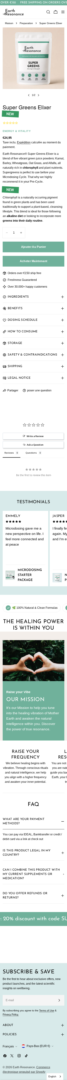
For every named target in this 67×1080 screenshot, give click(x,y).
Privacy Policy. (11, 1014)
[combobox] (54, 1076)
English (52, 1076)
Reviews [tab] (9, 452)
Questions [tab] (31, 452)
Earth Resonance (24, 1067)
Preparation (26, 23)
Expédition (24, 142)
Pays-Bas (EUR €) (38, 1046)
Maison (9, 23)
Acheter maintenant (33, 261)
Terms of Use (46, 1010)
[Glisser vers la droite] (38, 95)
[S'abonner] (59, 1000)
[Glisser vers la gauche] (29, 95)
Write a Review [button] (35, 436)
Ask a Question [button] (35, 444)
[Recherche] (48, 12)
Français (8, 1046)
